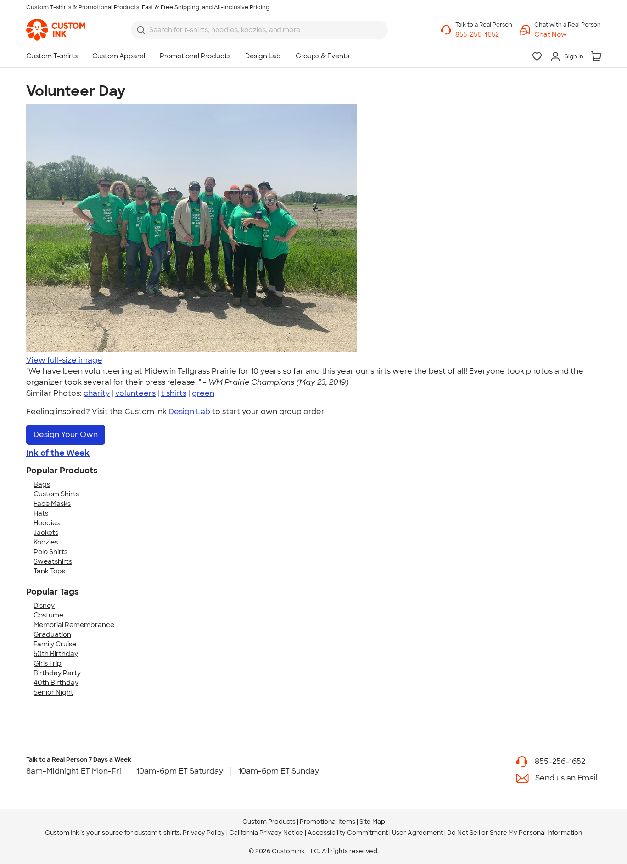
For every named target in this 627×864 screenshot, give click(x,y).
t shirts (173, 393)
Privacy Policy (204, 832)
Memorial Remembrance (74, 625)
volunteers (135, 393)
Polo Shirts (50, 552)
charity (97, 393)
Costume (48, 615)
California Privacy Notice (266, 832)
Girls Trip (48, 663)
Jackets (46, 532)
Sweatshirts (53, 561)
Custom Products (269, 821)
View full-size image (64, 360)
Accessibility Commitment (348, 832)
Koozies (46, 542)
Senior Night (53, 692)
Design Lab (189, 411)
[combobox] (259, 30)
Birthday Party (57, 673)
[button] (567, 34)
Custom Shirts (56, 494)
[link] (55, 30)
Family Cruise (55, 644)
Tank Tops (49, 571)
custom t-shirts (157, 832)
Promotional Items (327, 821)
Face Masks (52, 503)
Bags (42, 484)
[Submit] (141, 30)
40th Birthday (56, 683)
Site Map (372, 821)
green (203, 393)
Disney (44, 605)
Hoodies (47, 523)
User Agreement (417, 832)
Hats (41, 513)
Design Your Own (66, 434)
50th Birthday (56, 654)
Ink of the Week (58, 453)
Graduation (52, 634)
